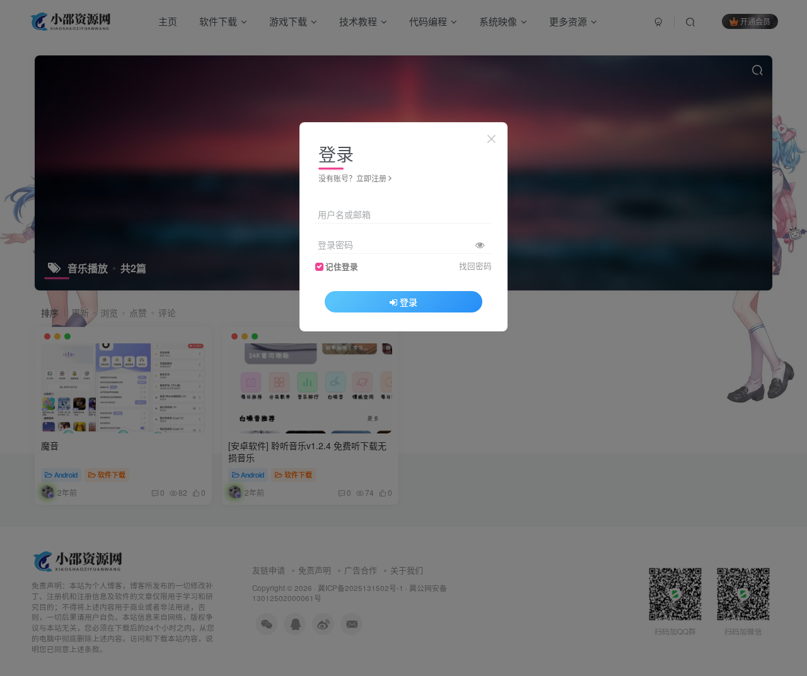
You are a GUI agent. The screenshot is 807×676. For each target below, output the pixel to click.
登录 (408, 301)
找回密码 (475, 266)
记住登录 (341, 266)
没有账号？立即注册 (352, 178)
